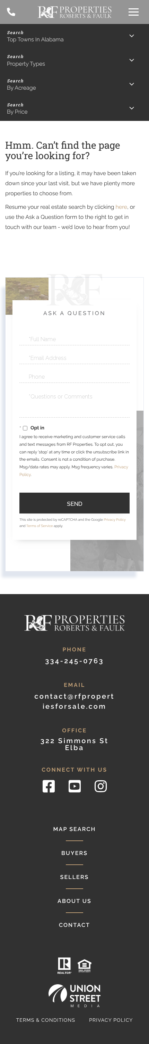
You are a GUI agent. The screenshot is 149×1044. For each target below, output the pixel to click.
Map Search (74, 829)
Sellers (74, 877)
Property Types (26, 63)
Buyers (74, 853)
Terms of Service (39, 526)
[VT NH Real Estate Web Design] (74, 995)
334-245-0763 (11, 12)
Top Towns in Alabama (35, 39)
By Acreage (21, 87)
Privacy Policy (114, 520)
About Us (74, 901)
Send (74, 503)
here (121, 207)
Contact (74, 925)
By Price (17, 111)
